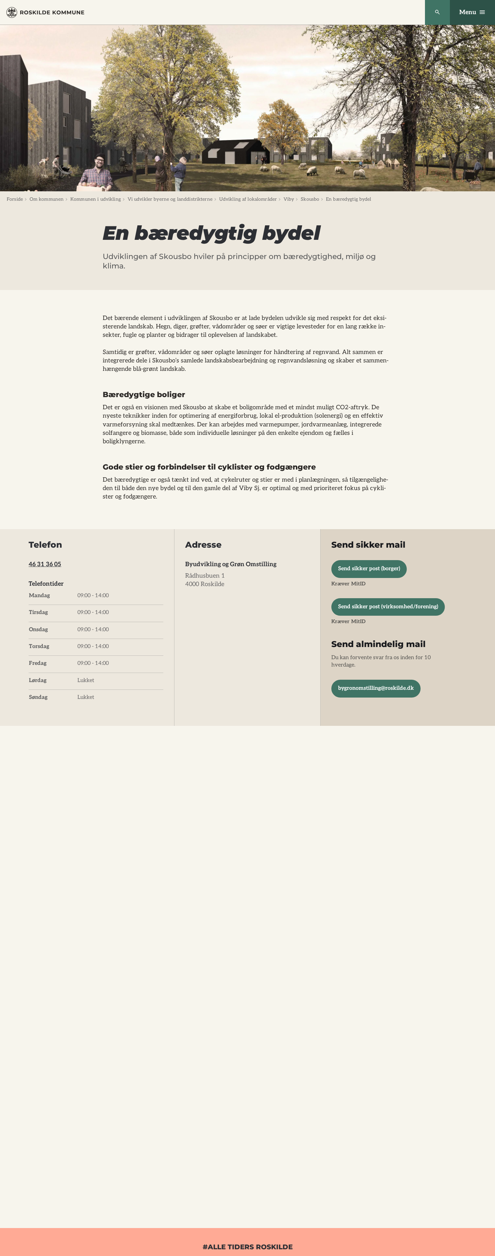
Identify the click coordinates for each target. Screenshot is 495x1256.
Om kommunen (47, 199)
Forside (15, 199)
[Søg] (437, 12)
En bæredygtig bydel (348, 199)
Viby (289, 199)
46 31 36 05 (45, 564)
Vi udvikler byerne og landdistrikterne (170, 199)
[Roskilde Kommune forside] (45, 12)
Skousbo (310, 199)
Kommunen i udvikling (95, 199)
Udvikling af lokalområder (248, 199)
